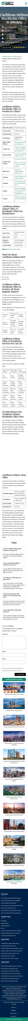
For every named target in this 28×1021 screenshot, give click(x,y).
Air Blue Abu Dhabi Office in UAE (8, 935)
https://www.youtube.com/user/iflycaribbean (20, 198)
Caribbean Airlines (16, 56)
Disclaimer (13, 1010)
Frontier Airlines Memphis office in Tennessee (11, 966)
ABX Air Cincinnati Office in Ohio (8, 908)
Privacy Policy (13, 1013)
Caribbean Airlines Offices (13, 249)
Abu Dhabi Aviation (5, 925)
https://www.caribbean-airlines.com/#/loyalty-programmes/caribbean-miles (20, 162)
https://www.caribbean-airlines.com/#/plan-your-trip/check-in (20, 149)
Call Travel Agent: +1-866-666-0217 (14, 1019)
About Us (13, 1007)
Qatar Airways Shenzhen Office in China (10, 953)
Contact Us (13, 1016)
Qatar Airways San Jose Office (8, 956)
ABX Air (3, 928)
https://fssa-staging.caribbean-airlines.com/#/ (19, 171)
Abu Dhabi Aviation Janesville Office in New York (12, 905)
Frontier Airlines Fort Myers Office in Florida (11, 973)
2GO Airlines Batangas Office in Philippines (10, 900)
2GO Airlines (4, 920)
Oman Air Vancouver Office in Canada (9, 958)
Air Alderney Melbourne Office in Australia (10, 933)
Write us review (6, 47)
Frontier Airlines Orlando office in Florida (10, 978)
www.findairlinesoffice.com (13, 1002)
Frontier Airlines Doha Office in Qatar (9, 968)
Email (4, 659)
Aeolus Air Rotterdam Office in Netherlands (11, 913)
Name (4, 651)
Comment (5, 634)
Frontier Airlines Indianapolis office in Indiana (11, 898)
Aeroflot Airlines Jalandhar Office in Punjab (10, 910)
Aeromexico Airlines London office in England (11, 930)
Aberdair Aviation (5, 923)
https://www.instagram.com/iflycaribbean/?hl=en (20, 183)
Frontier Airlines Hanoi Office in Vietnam (10, 971)
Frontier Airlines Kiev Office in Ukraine (9, 981)
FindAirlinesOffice (6, 56)
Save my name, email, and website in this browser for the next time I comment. (12, 669)
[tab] (26, 3)
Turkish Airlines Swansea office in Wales (10, 943)
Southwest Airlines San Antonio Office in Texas (11, 948)
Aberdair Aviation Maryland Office (8, 903)
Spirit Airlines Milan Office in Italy (8, 946)
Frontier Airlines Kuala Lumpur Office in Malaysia (12, 976)
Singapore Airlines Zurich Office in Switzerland (11, 951)
